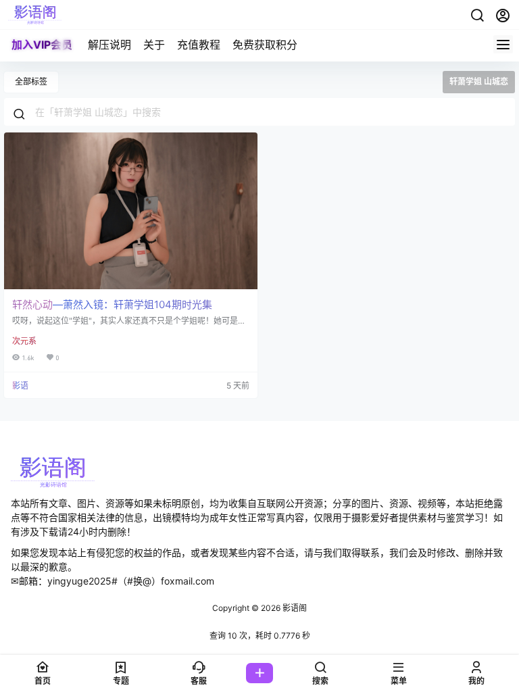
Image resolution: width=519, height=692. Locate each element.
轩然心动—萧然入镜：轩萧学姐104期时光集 (112, 304)
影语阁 (293, 608)
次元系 (24, 341)
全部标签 (31, 81)
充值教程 (198, 44)
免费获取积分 (264, 44)
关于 (154, 44)
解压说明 (109, 44)
